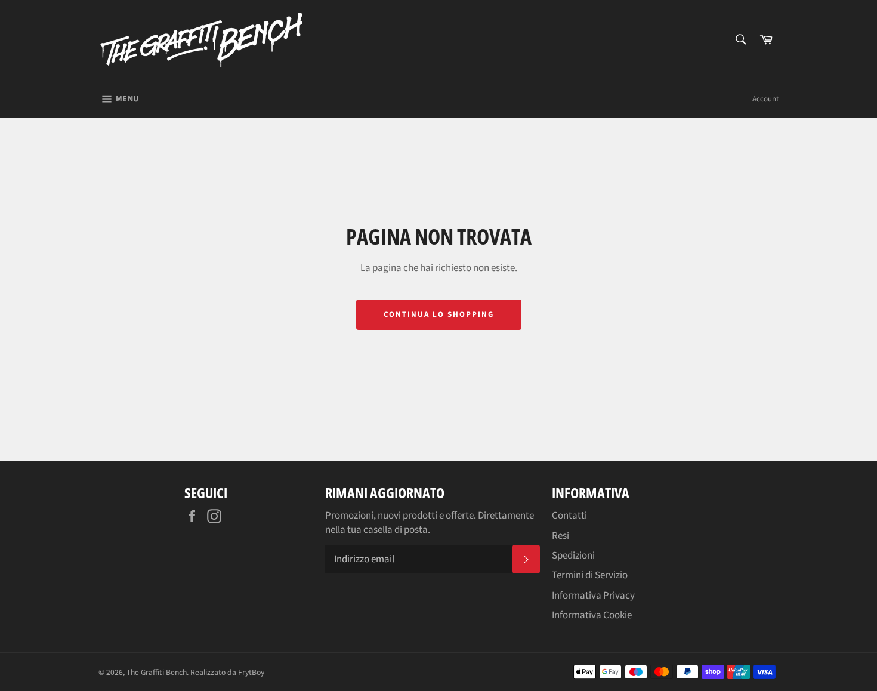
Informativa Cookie (592, 615)
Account (765, 99)
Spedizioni (573, 555)
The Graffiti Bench (156, 672)
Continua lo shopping (439, 314)
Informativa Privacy (593, 595)
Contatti (569, 515)
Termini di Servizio (590, 575)
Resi (560, 536)
